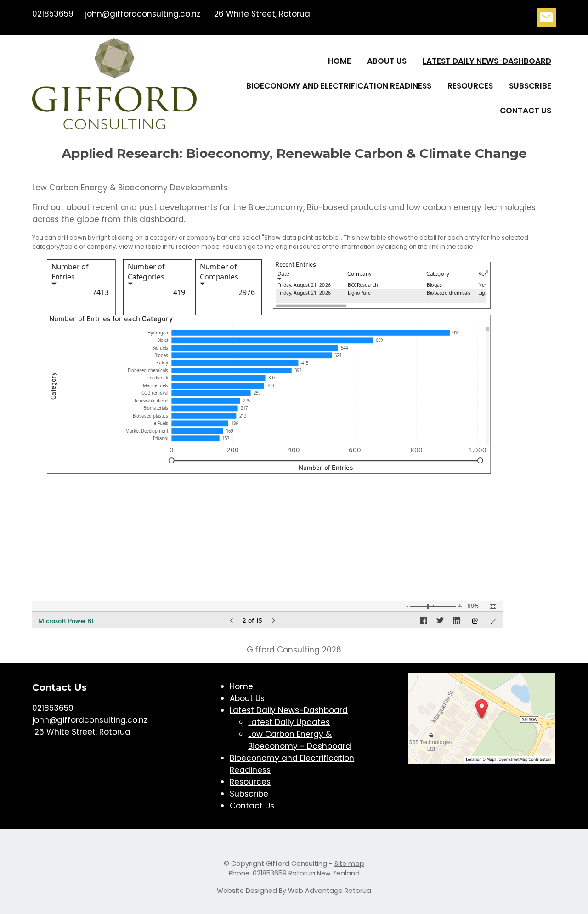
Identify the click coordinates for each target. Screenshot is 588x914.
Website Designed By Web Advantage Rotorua (294, 890)
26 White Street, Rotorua (261, 13)
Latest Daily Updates (289, 722)
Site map (349, 863)
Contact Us (525, 110)
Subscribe (530, 85)
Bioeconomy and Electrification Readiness (338, 85)
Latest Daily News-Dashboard (487, 61)
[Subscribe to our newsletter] (546, 19)
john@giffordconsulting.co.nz (142, 13)
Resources (470, 85)
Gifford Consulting (296, 863)
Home (339, 61)
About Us (387, 61)
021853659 (53, 13)
